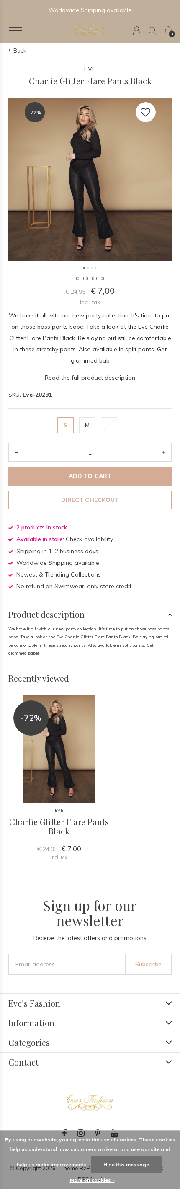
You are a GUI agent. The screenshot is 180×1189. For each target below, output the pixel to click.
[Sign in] (136, 30)
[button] (15, 31)
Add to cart (90, 476)
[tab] (90, 614)
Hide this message (126, 1164)
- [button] (16, 452)
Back (19, 50)
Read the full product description (90, 377)
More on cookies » (92, 1180)
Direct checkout (89, 500)
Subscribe (148, 964)
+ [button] (163, 452)
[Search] (153, 30)
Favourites (146, 112)
